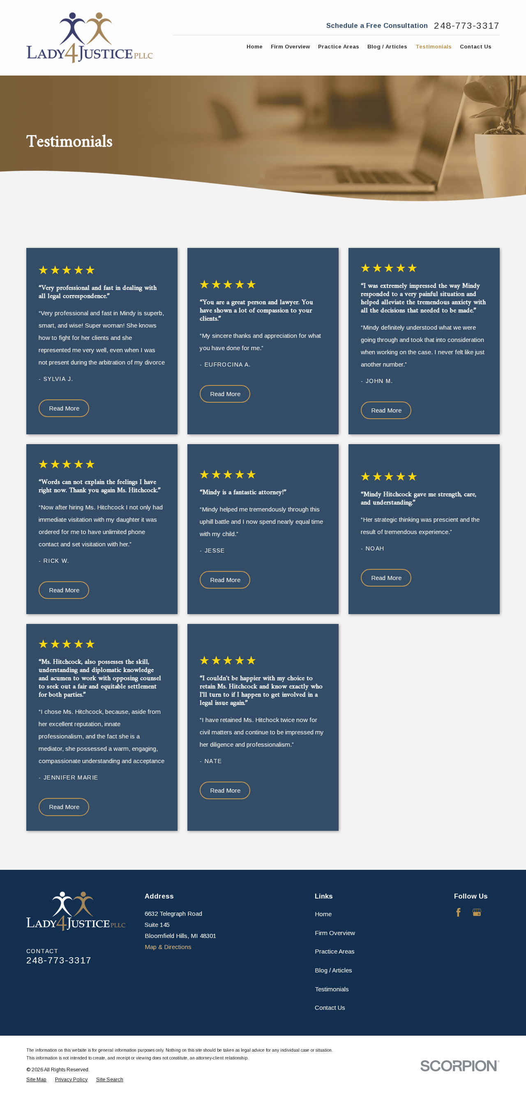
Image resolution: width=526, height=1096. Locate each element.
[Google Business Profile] (477, 912)
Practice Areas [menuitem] (338, 47)
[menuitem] (36, 1080)
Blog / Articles (333, 970)
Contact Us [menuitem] (475, 47)
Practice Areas (335, 951)
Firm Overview (335, 932)
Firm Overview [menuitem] (290, 47)
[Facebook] (458, 912)
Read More (64, 408)
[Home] (89, 37)
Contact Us (330, 1007)
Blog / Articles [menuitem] (387, 47)
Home (323, 913)
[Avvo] (495, 912)
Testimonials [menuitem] (433, 47)
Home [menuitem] (255, 47)
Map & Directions (168, 946)
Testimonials (332, 989)
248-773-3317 (467, 26)
